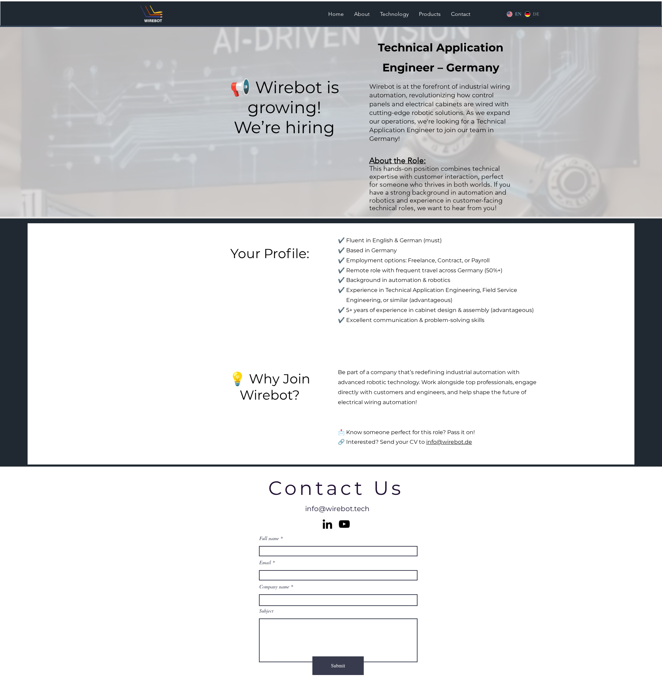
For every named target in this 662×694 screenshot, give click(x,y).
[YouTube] (344, 524)
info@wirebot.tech (337, 509)
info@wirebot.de (449, 442)
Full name (269, 538)
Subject (266, 610)
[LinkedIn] (327, 524)
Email (265, 562)
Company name (274, 586)
